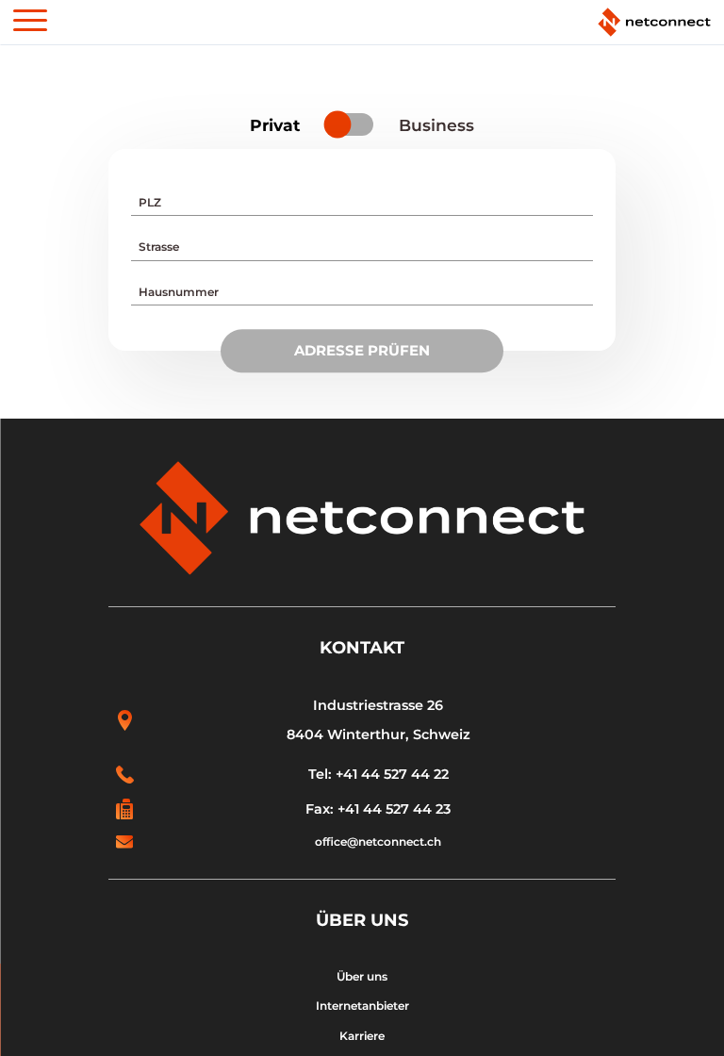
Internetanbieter (362, 1005)
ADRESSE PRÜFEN (362, 350)
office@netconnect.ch (378, 841)
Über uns (362, 976)
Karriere (362, 1036)
